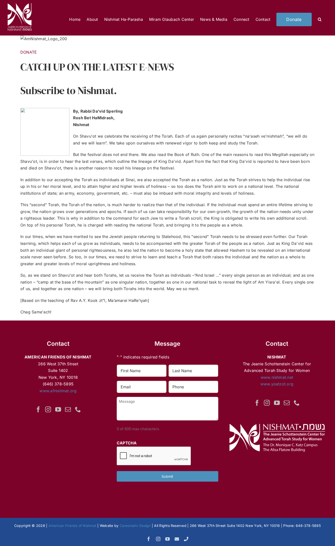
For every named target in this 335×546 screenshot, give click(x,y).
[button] (320, 19)
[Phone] (78, 409)
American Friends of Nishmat (72, 525)
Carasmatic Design (135, 525)
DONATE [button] (28, 52)
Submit (167, 476)
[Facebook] (38, 409)
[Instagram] (48, 409)
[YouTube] (58, 409)
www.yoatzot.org (277, 383)
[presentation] (154, 456)
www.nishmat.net (277, 377)
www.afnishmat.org (58, 390)
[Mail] (68, 409)
